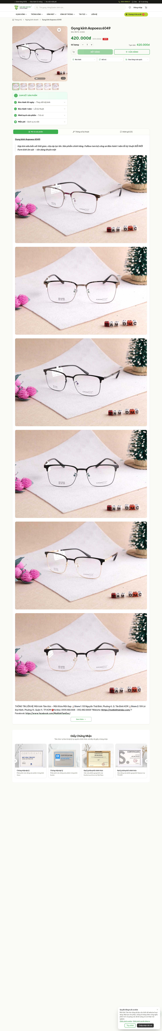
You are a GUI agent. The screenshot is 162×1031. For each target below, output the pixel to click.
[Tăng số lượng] (91, 44)
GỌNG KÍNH (20, 14)
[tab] (15, 86)
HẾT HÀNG (95, 52)
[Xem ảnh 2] (38, 78)
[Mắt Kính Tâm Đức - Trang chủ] (23, 7)
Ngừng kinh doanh (31, 20)
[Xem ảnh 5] (42, 78)
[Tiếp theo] (147, 761)
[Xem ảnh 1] (36, 78)
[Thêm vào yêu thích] (59, 30)
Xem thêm (80, 719)
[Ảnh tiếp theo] (64, 54)
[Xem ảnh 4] (41, 78)
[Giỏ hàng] (146, 7)
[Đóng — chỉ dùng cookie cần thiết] (157, 1009)
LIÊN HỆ (94, 14)
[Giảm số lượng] (83, 44)
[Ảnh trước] (16, 54)
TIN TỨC (82, 14)
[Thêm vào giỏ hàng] (73, 52)
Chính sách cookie (126, 1021)
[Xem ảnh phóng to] (64, 30)
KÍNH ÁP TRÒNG (66, 14)
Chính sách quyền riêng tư (141, 1021)
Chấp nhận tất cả (145, 1025)
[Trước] (15, 761)
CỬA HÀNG (133, 52)
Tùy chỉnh (130, 1025)
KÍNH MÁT (50, 14)
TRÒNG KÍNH (36, 14)
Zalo (135, 2)
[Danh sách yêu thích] (130, 7)
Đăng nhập (138, 7)
